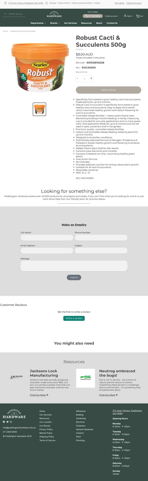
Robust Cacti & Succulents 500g (23, 31)
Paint (78, 436)
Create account (111, 16)
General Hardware (84, 429)
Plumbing (80, 440)
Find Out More (38, 395)
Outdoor (80, 433)
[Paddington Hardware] (54, 14)
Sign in (129, 16)
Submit (74, 277)
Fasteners (80, 425)
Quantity (81, 72)
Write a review (74, 318)
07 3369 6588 (94, 16)
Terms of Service (47, 440)
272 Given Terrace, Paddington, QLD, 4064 (26, 3)
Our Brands (44, 425)
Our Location (45, 422)
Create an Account (133, 3)
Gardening (81, 418)
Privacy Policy (46, 429)
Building (80, 414)
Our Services (45, 414)
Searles (79, 49)
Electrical (80, 422)
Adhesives (81, 411)
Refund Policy (45, 433)
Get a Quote (119, 3)
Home (5, 31)
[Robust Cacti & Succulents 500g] (39, 67)
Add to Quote (108, 90)
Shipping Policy (46, 436)
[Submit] (5, 14)
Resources (44, 418)
